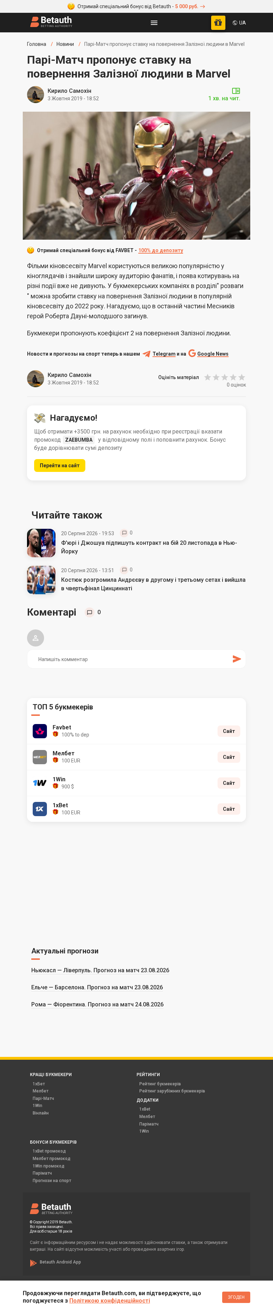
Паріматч (149, 1124)
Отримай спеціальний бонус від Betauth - (137, 6)
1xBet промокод (49, 1151)
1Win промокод (48, 1166)
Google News (213, 354)
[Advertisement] (136, 883)
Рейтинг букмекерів (160, 1083)
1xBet (144, 1109)
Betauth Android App (60, 1262)
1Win (37, 1105)
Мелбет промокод (51, 1158)
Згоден (236, 1297)
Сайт (229, 731)
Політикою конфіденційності (109, 1300)
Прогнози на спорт (52, 1180)
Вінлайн (41, 1113)
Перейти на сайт (60, 465)
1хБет (39, 1083)
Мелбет (40, 1091)
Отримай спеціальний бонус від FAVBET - (110, 250)
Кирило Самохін (69, 90)
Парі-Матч (43, 1098)
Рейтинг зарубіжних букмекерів (172, 1091)
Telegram (164, 354)
